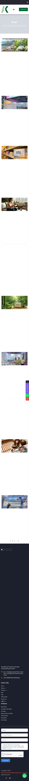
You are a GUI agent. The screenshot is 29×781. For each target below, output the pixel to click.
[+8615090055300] (27, 395)
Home (4, 25)
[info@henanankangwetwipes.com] (27, 399)
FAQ (2, 694)
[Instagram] (6, 778)
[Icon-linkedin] (13, 778)
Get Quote (5, 760)
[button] (27, 2)
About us (3, 688)
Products (3, 690)
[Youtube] (9, 778)
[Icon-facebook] (2, 778)
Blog (2, 692)
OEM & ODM (4, 696)
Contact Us (3, 699)
